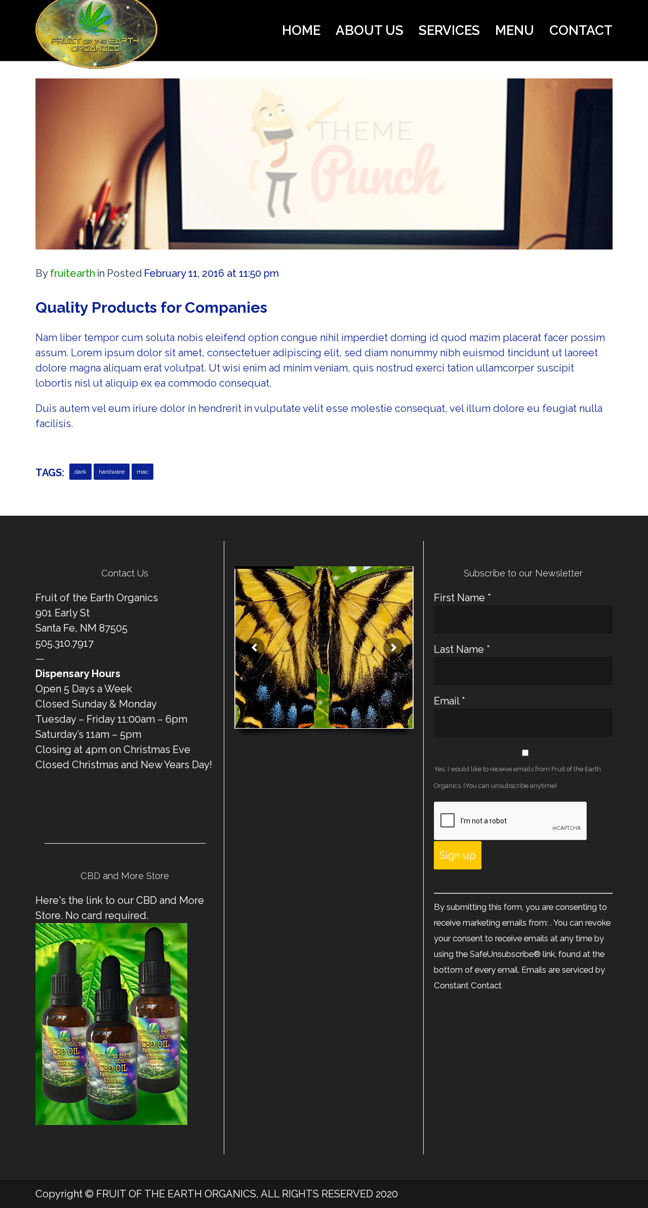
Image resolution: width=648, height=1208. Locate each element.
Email (449, 701)
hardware (112, 471)
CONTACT (581, 30)
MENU (514, 30)
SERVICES (449, 30)
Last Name (462, 649)
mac (142, 471)
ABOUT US (369, 30)
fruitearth (72, 273)
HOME (301, 30)
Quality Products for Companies (151, 307)
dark (80, 471)
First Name (462, 598)
